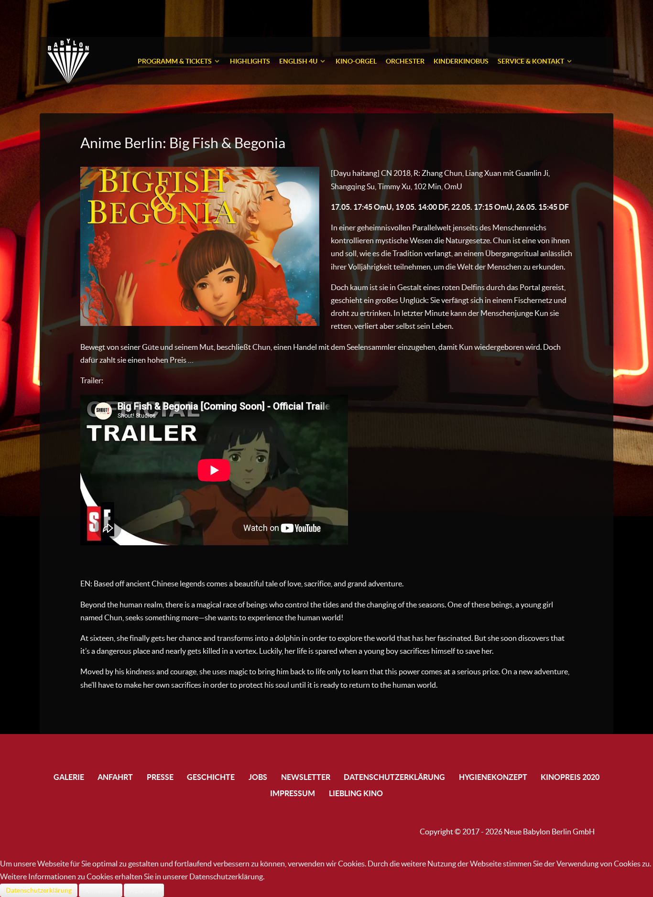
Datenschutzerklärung (39, 890)
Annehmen (101, 890)
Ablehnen (144, 890)
